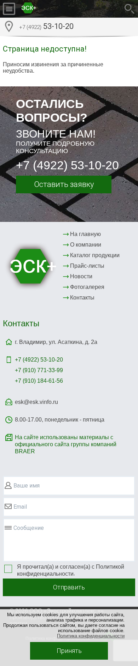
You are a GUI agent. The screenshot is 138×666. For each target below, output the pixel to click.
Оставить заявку (64, 184)
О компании (85, 245)
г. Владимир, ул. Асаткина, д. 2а (56, 342)
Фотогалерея (87, 287)
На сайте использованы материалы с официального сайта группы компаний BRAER (65, 444)
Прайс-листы (87, 266)
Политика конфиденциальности (91, 635)
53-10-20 (46, 26)
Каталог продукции (95, 255)
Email (20, 506)
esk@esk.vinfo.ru (36, 402)
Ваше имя (26, 485)
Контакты (82, 298)
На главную (85, 234)
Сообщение (28, 528)
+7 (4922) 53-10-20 (67, 165)
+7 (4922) (39, 360)
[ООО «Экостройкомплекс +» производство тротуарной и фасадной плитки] (45, 9)
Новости (81, 276)
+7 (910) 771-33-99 (39, 370)
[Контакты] (9, 26)
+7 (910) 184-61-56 (39, 381)
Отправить (69, 587)
